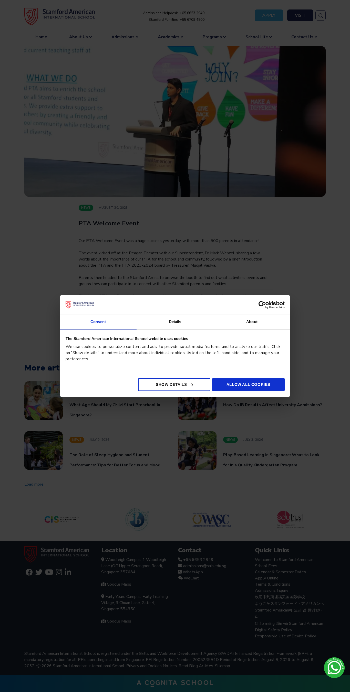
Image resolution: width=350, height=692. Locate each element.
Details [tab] (175, 321)
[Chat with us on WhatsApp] (334, 667)
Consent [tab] (98, 321)
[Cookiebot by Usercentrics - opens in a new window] (262, 305)
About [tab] (252, 321)
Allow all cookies (248, 384)
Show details (171, 384)
